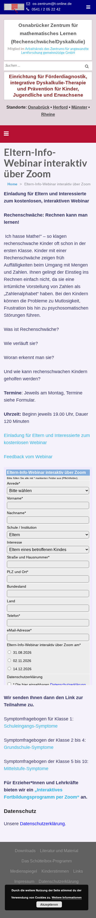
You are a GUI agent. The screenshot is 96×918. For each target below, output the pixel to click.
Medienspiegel (23, 871)
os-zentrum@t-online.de (52, 4)
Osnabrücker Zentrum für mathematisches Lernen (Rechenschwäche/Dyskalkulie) (48, 33)
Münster (79, 107)
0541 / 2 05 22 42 (46, 9)
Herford (60, 107)
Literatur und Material (59, 851)
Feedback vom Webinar (28, 456)
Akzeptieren (49, 904)
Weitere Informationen (67, 897)
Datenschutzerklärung (59, 881)
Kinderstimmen (55, 871)
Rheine (48, 114)
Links (78, 871)
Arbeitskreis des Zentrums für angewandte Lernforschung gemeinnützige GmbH (55, 51)
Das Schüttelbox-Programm (47, 861)
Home (12, 184)
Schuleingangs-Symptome (31, 726)
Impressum (24, 881)
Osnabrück (38, 107)
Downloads (25, 851)
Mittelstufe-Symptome (26, 768)
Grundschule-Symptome (29, 747)
